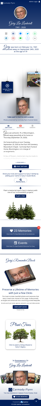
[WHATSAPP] (35, 34)
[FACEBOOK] (13, 34)
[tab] (9, 126)
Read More (20, 162)
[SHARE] (28, 38)
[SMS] (20, 38)
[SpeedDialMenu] (36, 401)
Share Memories (22, 397)
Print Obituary (21, 166)
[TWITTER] (28, 34)
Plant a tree (20, 196)
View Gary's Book (20, 307)
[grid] (20, 92)
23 (39, 227)
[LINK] (35, 38)
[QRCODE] (6, 34)
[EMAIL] (13, 38)
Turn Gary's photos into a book (20, 117)
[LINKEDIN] (6, 38)
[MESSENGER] (20, 34)
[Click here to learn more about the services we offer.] (20, 390)
